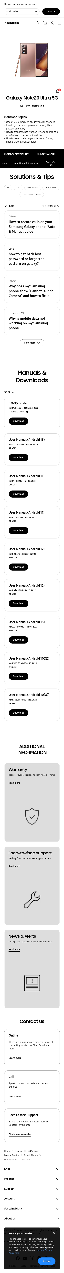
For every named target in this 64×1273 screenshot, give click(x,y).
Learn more (15, 1057)
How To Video (51, 188)
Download (18, 420)
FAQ (18, 188)
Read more (14, 782)
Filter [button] (11, 205)
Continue (51, 11)
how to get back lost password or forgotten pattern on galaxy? (29, 127)
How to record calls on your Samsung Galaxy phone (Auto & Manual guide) (29, 140)
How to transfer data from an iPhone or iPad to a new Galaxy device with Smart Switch (32, 133)
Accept (47, 1261)
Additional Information (26, 163)
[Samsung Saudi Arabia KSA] (10, 23)
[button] (32, 224)
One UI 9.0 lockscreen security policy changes (30, 121)
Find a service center (20, 1134)
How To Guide (32, 188)
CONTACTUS (51, 163)
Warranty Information (32, 105)
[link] (57, 91)
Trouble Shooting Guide (31, 194)
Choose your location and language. (20, 4)
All (8, 188)
